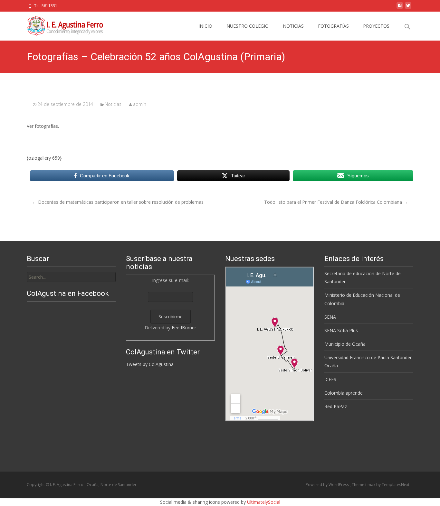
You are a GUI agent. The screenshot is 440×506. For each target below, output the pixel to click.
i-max (370, 484)
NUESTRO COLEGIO (247, 26)
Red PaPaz (335, 406)
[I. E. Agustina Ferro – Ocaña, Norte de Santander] (59, 24)
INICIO (205, 26)
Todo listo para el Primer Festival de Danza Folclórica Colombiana (336, 202)
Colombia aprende (343, 393)
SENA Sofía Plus (341, 330)
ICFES (330, 379)
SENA (330, 317)
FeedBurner (184, 327)
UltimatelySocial (263, 502)
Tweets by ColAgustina (150, 364)
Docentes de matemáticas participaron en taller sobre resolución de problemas (118, 202)
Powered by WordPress (328, 484)
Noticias (113, 104)
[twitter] (408, 8)
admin (139, 104)
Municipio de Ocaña (345, 344)
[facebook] (400, 8)
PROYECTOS (376, 26)
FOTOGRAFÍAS (333, 26)
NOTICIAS (293, 26)
